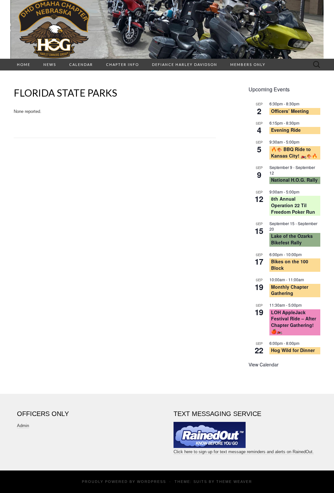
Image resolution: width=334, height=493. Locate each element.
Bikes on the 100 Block (289, 264)
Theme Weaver (234, 482)
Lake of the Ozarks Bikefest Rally (292, 239)
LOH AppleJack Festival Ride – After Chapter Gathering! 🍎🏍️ (293, 322)
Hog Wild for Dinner (293, 350)
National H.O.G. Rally (294, 180)
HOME (23, 64)
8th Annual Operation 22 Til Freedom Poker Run (293, 205)
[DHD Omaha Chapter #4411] (167, 29)
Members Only (248, 64)
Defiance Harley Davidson (184, 64)
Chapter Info (122, 64)
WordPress (151, 482)
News (49, 64)
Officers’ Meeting (290, 111)
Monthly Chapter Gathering (289, 290)
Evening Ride (286, 130)
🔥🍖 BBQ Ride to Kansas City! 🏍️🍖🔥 (294, 152)
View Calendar (264, 364)
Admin (23, 425)
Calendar (81, 64)
